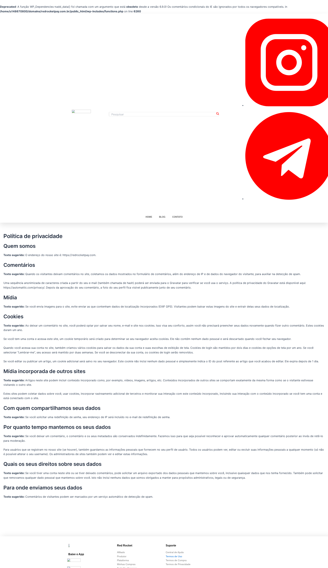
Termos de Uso (174, 556)
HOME (149, 217)
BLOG (162, 217)
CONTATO (177, 217)
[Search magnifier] (217, 113)
